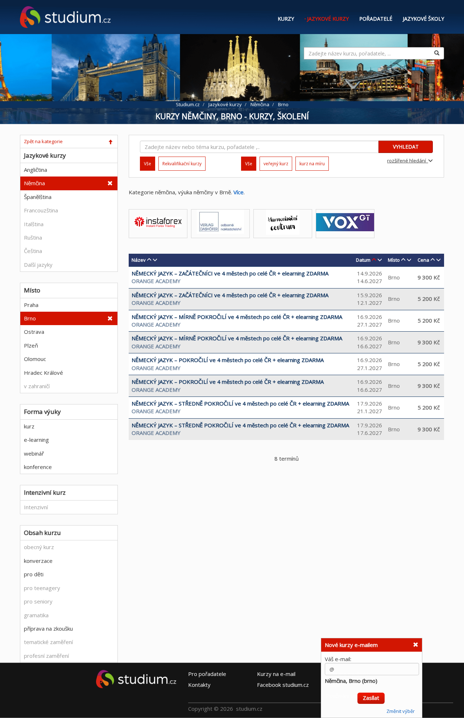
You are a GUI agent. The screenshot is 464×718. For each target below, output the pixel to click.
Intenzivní (36, 507)
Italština (34, 224)
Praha (31, 304)
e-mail (276, 673)
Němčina (34, 183)
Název (139, 260)
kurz (29, 426)
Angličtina (35, 169)
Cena (423, 260)
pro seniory (38, 601)
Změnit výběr (400, 704)
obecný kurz (39, 547)
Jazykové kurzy (328, 18)
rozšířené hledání (407, 160)
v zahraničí (37, 386)
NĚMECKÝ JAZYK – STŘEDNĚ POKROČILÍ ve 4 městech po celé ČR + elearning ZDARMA (240, 403)
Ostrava (34, 331)
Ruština (33, 237)
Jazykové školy (423, 18)
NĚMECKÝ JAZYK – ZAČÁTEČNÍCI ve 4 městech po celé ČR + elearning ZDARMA (230, 273)
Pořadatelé (375, 18)
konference (38, 466)
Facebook (283, 684)
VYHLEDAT (406, 146)
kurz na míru (312, 164)
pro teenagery (42, 588)
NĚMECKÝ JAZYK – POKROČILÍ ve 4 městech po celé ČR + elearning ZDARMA (228, 360)
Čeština (33, 250)
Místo (394, 260)
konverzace (38, 560)
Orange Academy (156, 281)
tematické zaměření (48, 642)
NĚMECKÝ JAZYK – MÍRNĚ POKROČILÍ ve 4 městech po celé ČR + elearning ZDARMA (237, 316)
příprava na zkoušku (48, 628)
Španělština (37, 196)
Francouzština (41, 210)
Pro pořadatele (207, 673)
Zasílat (371, 691)
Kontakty (199, 684)
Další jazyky (38, 264)
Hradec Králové (43, 372)
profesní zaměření (46, 655)
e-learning (36, 439)
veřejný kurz (276, 164)
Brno (30, 318)
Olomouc (35, 358)
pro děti (34, 574)
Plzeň (31, 345)
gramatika (36, 615)
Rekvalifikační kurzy (182, 164)
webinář (34, 453)
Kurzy (286, 18)
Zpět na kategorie (43, 141)
